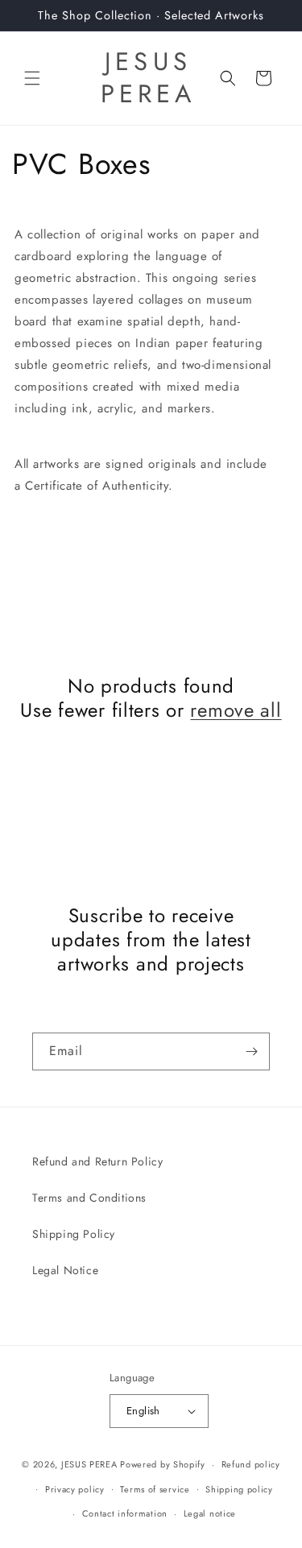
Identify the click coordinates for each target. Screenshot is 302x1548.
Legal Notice (65, 1270)
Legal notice (210, 1513)
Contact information (125, 1513)
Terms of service (154, 1489)
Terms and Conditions (89, 1198)
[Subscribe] (251, 1051)
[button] (32, 78)
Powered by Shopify (162, 1464)
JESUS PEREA (89, 1464)
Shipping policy (239, 1489)
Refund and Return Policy (97, 1161)
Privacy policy (75, 1489)
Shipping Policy (73, 1234)
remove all (235, 710)
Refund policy (250, 1464)
